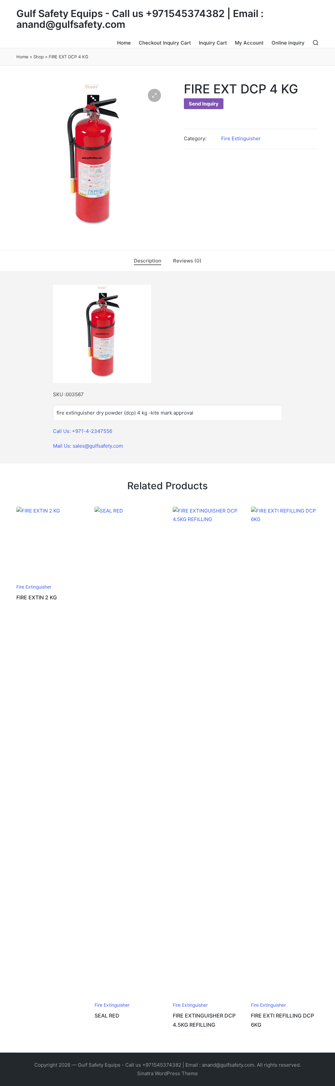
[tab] (147, 261)
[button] (154, 95)
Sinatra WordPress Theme (167, 1073)
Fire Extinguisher (241, 138)
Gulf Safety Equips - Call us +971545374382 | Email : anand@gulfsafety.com (140, 19)
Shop (38, 56)
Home (22, 56)
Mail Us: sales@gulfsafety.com (88, 446)
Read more (49, 579)
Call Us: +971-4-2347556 (82, 431)
